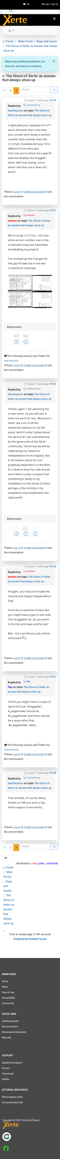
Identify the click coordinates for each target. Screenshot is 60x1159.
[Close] (54, 61)
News (5, 986)
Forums (6, 1068)
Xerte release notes (12, 1097)
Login (47, 4)
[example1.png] (26, 342)
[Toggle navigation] (11, 9)
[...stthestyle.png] (35, 533)
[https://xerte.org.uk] (30, 1126)
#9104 (52, 384)
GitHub (5, 1079)
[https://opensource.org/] (30, 1148)
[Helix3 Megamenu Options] (54, 18)
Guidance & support (12, 1062)
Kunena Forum (37, 939)
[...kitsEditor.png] (16, 533)
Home (5, 981)
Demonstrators (10, 1026)
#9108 (52, 773)
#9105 (52, 566)
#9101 (52, 210)
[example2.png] (16, 342)
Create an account (34, 191)
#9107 (52, 677)
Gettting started (10, 1021)
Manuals (6, 1037)
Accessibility (8, 997)
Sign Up (54, 4)
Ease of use (8, 992)
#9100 (52, 100)
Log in (16, 191)
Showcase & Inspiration (14, 1032)
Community (8, 1003)
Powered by (21, 939)
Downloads (8, 1073)
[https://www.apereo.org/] (30, 1136)
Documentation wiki (12, 1102)
